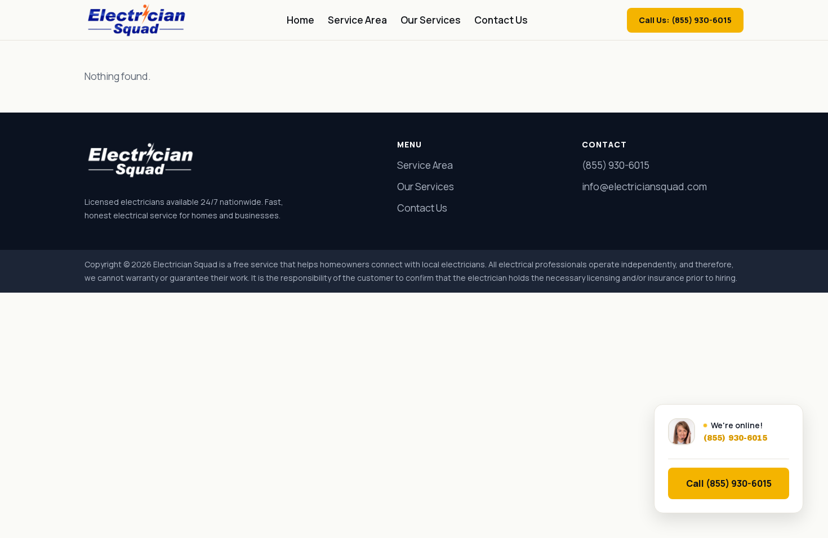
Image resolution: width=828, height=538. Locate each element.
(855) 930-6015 (615, 165)
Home (300, 20)
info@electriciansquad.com (644, 186)
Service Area (357, 20)
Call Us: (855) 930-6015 (685, 20)
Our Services (430, 20)
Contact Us (501, 20)
